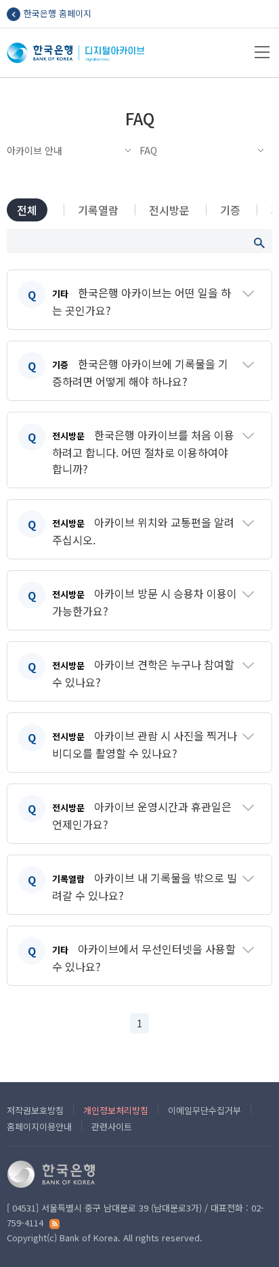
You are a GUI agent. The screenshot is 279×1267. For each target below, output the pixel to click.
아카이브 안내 (34, 150)
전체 (27, 210)
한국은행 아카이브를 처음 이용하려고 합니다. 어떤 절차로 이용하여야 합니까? (143, 452)
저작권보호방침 (35, 1110)
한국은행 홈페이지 (57, 13)
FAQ (148, 150)
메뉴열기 (262, 52)
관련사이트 (111, 1126)
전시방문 (169, 210)
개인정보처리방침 (115, 1110)
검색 (259, 243)
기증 (230, 210)
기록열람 (98, 210)
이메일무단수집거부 (204, 1110)
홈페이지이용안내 (39, 1126)
